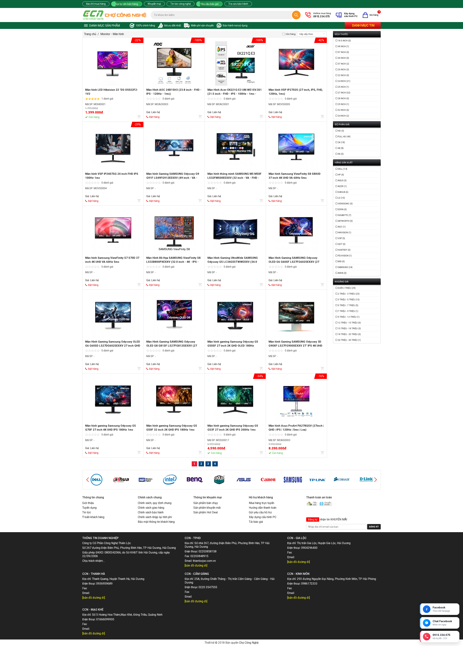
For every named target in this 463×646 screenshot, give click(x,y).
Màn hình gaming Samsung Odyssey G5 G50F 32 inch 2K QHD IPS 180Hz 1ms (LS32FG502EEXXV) (171, 429)
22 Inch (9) (343, 75)
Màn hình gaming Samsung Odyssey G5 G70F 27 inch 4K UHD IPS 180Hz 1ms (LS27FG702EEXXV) (110, 429)
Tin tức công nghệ (180, 3)
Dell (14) (342, 169)
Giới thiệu (88, 503)
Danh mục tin (363, 25)
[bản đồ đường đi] (196, 565)
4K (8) (341, 148)
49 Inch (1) (343, 46)
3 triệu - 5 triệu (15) (349, 299)
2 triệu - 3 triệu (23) (349, 294)
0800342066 (113, 552)
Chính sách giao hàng (151, 507)
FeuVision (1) (345, 255)
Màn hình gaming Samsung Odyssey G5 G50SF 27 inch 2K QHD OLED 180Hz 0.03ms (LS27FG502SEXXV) (232, 345)
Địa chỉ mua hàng (96, 3)
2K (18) (341, 142)
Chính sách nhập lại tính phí (155, 517)
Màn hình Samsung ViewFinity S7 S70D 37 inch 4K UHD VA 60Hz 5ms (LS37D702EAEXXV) (112, 261)
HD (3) (341, 131)
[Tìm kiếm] (296, 15)
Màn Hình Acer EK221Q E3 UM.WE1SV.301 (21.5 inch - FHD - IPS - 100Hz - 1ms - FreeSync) (234, 93)
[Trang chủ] (114, 15)
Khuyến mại (154, 3)
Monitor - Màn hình (112, 34)
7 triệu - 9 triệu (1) (348, 311)
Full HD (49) (344, 136)
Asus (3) (342, 180)
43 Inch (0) (343, 58)
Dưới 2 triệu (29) (347, 288)
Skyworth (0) (345, 221)
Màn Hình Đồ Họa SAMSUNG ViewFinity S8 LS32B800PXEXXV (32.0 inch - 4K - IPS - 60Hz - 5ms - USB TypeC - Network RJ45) (173, 261)
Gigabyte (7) (344, 215)
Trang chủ (90, 34)
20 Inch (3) (343, 69)
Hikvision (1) (344, 232)
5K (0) (341, 154)
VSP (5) (341, 238)
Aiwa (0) (342, 273)
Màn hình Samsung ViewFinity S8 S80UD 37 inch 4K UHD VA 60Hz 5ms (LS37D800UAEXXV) (294, 177)
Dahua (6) (343, 192)
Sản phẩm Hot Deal (205, 512)
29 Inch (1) (343, 104)
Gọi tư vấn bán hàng (126, 4)
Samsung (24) (345, 267)
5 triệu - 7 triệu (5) (348, 305)
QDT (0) (341, 244)
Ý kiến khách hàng (93, 517)
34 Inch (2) (343, 116)
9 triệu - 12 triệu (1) (349, 317)
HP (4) (341, 174)
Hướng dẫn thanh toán (262, 507)
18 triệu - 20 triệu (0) (349, 334)
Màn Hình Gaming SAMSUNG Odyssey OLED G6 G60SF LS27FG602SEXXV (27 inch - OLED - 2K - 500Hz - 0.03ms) (294, 261)
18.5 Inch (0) (344, 40)
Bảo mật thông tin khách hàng (156, 521)
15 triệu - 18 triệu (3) (349, 328)
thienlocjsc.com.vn (204, 561)
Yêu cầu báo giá (209, 4)
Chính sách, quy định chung (154, 503)
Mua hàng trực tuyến (261, 503)
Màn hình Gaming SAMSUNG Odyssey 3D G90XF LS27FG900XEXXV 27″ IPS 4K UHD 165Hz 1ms (295, 345)
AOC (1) (342, 227)
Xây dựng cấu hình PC (262, 517)
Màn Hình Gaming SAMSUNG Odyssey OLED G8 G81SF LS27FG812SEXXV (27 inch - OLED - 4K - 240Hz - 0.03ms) (171, 345)
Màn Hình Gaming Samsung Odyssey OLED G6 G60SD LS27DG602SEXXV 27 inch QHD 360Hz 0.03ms (112, 345)
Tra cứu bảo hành (238, 3)
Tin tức (86, 512)
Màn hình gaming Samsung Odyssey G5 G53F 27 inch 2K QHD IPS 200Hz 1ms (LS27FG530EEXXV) (232, 429)
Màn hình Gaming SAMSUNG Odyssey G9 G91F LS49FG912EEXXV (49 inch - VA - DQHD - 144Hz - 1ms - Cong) (172, 177)
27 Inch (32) (344, 92)
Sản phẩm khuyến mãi (207, 507)
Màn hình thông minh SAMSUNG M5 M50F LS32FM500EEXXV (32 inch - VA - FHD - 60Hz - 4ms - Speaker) (234, 177)
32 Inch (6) (343, 110)
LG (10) (341, 198)
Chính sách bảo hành (150, 512)
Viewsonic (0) (345, 203)
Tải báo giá (256, 521)
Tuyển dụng (89, 507)
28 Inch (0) (343, 98)
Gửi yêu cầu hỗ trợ (260, 512)
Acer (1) (342, 186)
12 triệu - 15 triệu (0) (349, 322)
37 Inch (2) (343, 64)
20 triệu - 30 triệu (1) (349, 340)
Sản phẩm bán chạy (205, 503)
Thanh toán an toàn (319, 497)
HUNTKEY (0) (344, 250)
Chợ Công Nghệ (248, 642)
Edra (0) (342, 209)
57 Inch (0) (343, 52)
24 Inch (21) (344, 81)
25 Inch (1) (343, 87)
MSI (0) (341, 261)
